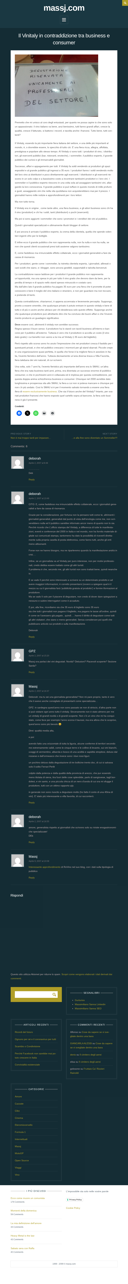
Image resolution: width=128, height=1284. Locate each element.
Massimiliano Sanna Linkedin (90, 1004)
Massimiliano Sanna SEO (88, 1008)
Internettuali (21, 1139)
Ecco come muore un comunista (28, 1198)
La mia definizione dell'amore (26, 1223)
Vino (17, 1174)
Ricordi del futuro (24, 1032)
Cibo (17, 1110)
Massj (33, 686)
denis (73, 1054)
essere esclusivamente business (40, 391)
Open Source (22, 1160)
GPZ (32, 651)
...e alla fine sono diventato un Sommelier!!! (94, 437)
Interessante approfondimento (44, 867)
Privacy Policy (75, 1199)
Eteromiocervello (23, 1125)
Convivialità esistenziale (27, 1064)
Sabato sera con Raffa (22, 1248)
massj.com (64, 8)
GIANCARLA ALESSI (81, 1043)
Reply (32, 479)
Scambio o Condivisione (27, 1046)
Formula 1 (20, 1132)
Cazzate (19, 1103)
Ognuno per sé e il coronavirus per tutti (35, 1039)
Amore (18, 1096)
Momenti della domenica (23, 1210)
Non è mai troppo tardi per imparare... (31, 437)
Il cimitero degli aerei (91, 1054)
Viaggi (18, 1167)
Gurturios (80, 1000)
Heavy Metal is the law (22, 1235)
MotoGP (19, 1153)
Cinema (19, 1118)
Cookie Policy (73, 1208)
